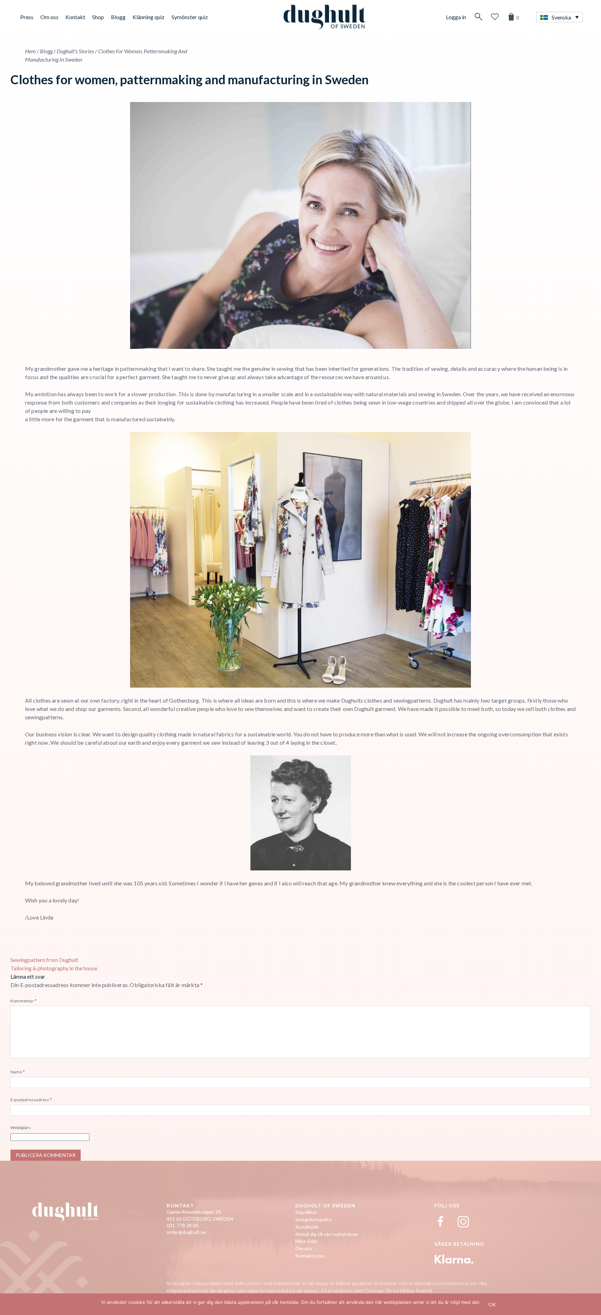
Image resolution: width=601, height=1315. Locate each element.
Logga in (456, 17)
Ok (492, 1304)
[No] (592, 1304)
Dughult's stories (75, 51)
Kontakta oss (309, 1256)
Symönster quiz (189, 17)
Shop (98, 17)
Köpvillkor (306, 1212)
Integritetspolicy (313, 1219)
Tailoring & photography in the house (53, 968)
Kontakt (75, 17)
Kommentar (23, 1000)
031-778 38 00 (182, 1225)
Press (26, 17)
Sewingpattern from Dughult (44, 959)
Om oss (49, 17)
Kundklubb (307, 1227)
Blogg (118, 17)
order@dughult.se (186, 1232)
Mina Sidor (306, 1241)
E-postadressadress (31, 1099)
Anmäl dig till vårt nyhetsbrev (327, 1234)
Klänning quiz (149, 17)
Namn (17, 1071)
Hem (30, 51)
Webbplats (20, 1127)
